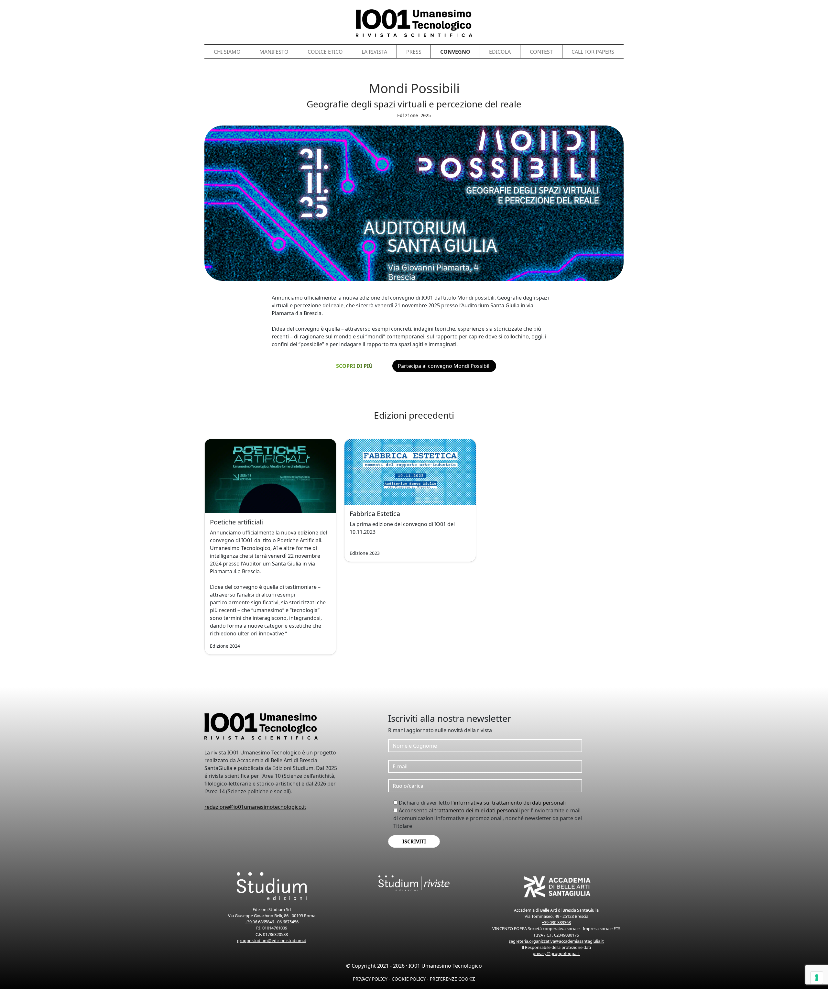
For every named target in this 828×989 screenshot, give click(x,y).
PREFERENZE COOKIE (452, 979)
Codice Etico (325, 51)
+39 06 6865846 (259, 922)
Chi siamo (227, 51)
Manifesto (274, 51)
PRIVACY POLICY (370, 979)
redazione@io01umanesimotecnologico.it (255, 806)
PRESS (413, 51)
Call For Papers (593, 51)
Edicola (500, 51)
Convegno (455, 51)
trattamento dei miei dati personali (477, 810)
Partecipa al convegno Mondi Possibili (444, 365)
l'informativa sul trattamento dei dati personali (508, 802)
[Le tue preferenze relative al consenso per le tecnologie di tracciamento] (817, 978)
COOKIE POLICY (409, 979)
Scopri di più (354, 365)
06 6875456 (288, 922)
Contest (541, 51)
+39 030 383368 (556, 922)
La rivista (374, 51)
